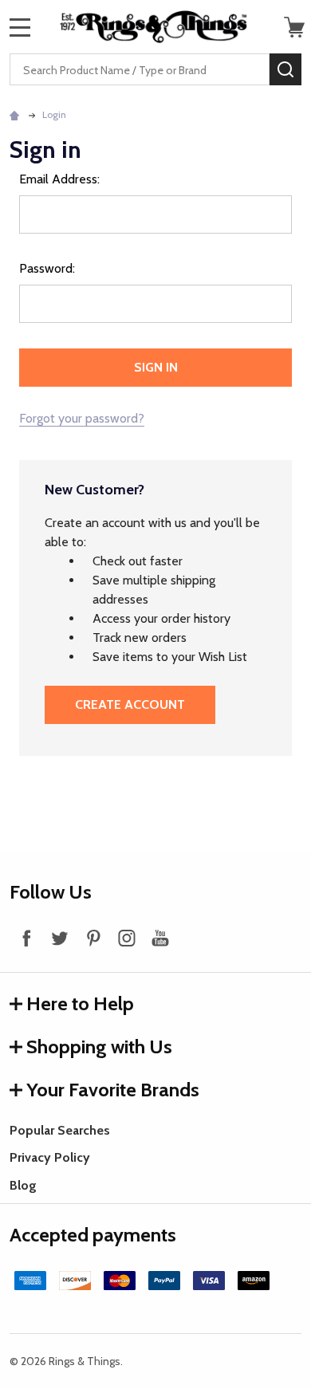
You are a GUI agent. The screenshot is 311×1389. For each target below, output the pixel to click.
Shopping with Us (99, 1046)
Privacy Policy (50, 1157)
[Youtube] (160, 937)
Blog (23, 1185)
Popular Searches (60, 1130)
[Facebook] (26, 937)
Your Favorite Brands (112, 1089)
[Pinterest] (93, 937)
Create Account (130, 704)
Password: (47, 268)
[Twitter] (60, 937)
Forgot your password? (81, 418)
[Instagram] (127, 937)
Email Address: (59, 179)
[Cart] (294, 27)
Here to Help (80, 1003)
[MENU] (20, 27)
